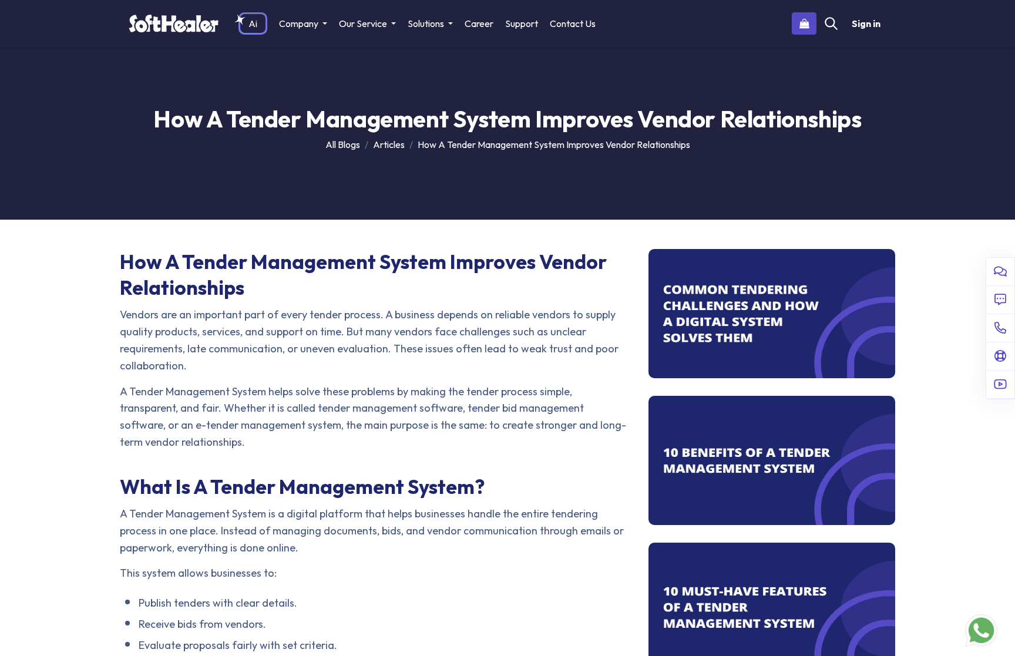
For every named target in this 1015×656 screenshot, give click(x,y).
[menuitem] (252, 23)
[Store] (804, 23)
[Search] (831, 23)
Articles (389, 144)
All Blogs (342, 144)
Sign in (866, 23)
